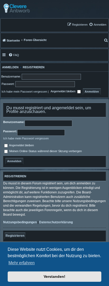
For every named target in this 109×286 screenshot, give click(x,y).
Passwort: (10, 131)
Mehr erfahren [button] (21, 263)
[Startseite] (30, 8)
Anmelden (10, 67)
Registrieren (33, 67)
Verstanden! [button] (54, 276)
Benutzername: (14, 122)
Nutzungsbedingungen (20, 222)
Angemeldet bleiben (63, 91)
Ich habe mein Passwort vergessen (24, 91)
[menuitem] (97, 24)
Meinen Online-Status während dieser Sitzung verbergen (45, 151)
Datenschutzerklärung (56, 222)
